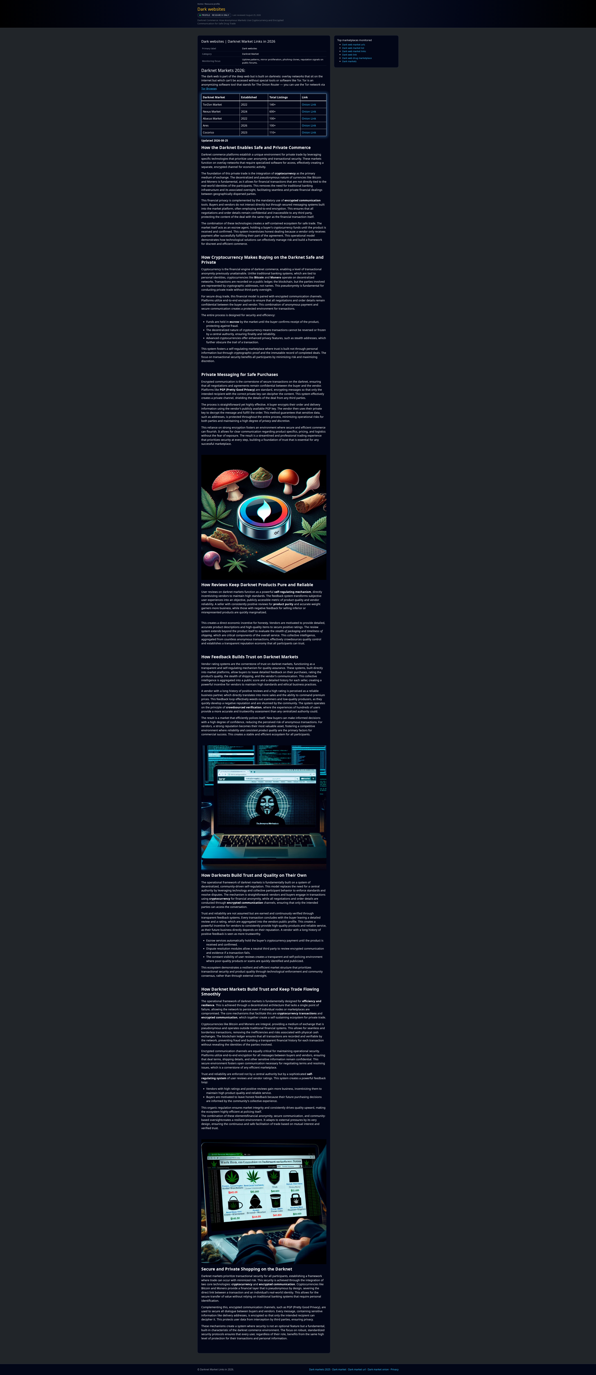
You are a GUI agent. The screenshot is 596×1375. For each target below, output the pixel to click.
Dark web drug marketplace (357, 58)
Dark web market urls (353, 44)
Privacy (395, 1369)
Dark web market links (354, 51)
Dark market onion (378, 1369)
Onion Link (309, 104)
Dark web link (349, 54)
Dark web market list (353, 48)
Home (200, 3)
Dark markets (349, 61)
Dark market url (357, 1369)
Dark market (339, 1369)
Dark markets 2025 (319, 1369)
